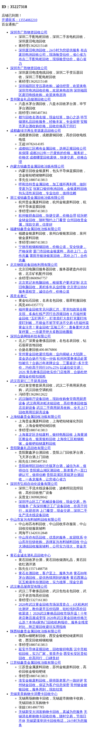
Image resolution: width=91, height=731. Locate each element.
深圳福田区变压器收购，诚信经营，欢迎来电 (52, 86)
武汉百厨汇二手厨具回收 (28, 381)
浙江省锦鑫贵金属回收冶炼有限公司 (37, 197)
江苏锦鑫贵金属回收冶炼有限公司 (35, 662)
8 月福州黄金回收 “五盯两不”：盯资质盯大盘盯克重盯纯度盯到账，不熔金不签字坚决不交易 (53, 318)
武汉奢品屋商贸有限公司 (28, 586)
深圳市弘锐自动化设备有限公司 (34, 484)
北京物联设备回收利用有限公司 (34, 265)
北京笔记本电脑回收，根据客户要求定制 (49, 282)
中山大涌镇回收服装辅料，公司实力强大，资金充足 (53, 546)
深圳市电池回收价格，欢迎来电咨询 (46, 90)
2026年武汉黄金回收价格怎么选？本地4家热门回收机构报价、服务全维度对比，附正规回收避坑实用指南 (53, 622)
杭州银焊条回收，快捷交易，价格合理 (47, 215)
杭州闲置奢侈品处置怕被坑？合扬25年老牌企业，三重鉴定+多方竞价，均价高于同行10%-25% (53, 363)
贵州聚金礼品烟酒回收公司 (30, 99)
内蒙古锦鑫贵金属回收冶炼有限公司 (37, 166)
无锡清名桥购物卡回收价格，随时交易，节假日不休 (53, 716)
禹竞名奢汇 (18, 296)
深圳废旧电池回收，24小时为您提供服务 (49, 50)
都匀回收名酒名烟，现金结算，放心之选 (49, 117)
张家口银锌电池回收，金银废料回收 (60, 189)
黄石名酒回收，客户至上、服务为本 (46, 573)
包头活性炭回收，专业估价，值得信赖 (47, 193)
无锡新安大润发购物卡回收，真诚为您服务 (51, 712)
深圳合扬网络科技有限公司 (30, 336)
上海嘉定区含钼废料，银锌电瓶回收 (46, 434)
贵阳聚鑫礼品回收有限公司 (30, 448)
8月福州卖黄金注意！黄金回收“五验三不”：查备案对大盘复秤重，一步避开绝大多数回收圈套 (54, 327)
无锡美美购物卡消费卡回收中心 (34, 694)
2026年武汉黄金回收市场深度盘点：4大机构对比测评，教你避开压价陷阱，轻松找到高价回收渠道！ (53, 609)
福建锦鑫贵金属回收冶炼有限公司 (35, 229)
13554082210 (19, 20)
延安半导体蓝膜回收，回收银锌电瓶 (46, 649)
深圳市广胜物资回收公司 (28, 32)
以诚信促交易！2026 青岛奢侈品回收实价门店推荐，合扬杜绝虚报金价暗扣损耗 (53, 372)
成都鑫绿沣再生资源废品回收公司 (35, 130)
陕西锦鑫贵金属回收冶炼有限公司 (35, 631)
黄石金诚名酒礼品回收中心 (30, 555)
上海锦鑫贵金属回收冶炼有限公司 (35, 417)
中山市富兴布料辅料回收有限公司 (35, 519)
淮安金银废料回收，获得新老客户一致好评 (51, 680)
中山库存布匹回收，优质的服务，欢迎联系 (51, 537)
